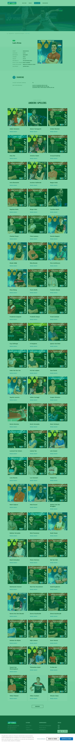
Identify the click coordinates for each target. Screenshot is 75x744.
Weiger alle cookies (52, 738)
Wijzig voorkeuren (41, 738)
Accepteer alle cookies (66, 738)
